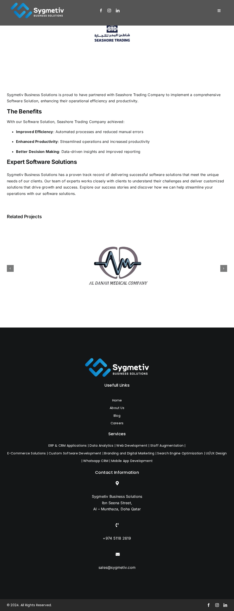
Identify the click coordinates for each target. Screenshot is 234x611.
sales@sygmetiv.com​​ (117, 567)
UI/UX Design (216, 453)
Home (117, 400)
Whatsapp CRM (95, 461)
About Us (117, 408)
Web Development (131, 445)
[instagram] (109, 10)
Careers (117, 423)
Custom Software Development (75, 453)
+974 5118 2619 (117, 538)
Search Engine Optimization (180, 453)
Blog (117, 415)
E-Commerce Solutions (26, 453)
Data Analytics (101, 445)
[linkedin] (118, 10)
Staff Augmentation (166, 445)
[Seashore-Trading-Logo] (111, 31)
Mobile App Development (132, 461)
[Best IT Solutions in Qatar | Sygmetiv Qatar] (117, 367)
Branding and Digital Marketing (129, 453)
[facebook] (101, 10)
